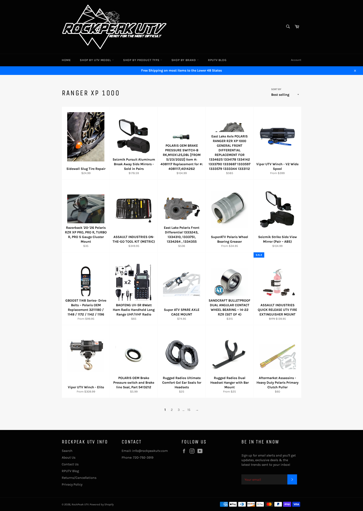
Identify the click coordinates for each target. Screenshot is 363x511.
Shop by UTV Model (96, 60)
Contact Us (70, 464)
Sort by (276, 89)
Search (67, 451)
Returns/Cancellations (79, 478)
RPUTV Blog (217, 60)
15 (188, 410)
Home (66, 60)
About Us (68, 457)
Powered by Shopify (102, 504)
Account (296, 59)
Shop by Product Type (141, 60)
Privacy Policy (72, 484)
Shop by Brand (184, 60)
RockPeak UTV (80, 504)
